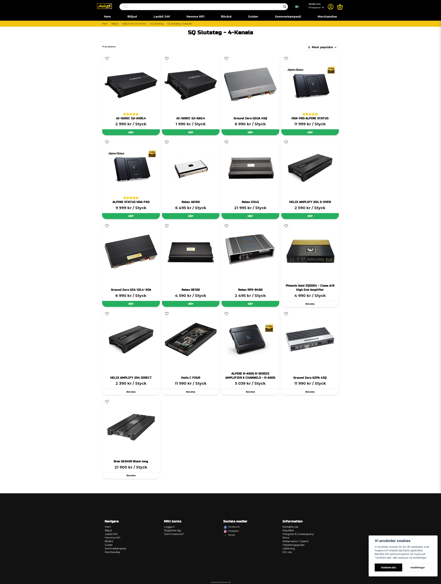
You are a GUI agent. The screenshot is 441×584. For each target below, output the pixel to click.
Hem (107, 16)
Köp (131, 132)
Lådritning (289, 548)
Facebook (234, 526)
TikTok (231, 535)
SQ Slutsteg (156, 23)
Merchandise (327, 16)
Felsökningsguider (294, 544)
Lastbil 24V (162, 16)
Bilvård (226, 16)
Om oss (287, 552)
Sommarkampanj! (288, 16)
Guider (253, 16)
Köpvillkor (288, 530)
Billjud (132, 16)
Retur (286, 537)
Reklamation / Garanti (296, 541)
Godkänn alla (388, 567)
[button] (297, 7)
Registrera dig (172, 530)
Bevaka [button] (310, 303)
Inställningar (418, 567)
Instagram (233, 530)
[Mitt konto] (330, 6)
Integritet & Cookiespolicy (298, 534)
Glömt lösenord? (174, 534)
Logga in (169, 526)
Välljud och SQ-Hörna (134, 23)
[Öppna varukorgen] (340, 6)
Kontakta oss (290, 526)
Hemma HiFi (195, 16)
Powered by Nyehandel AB (220, 582)
